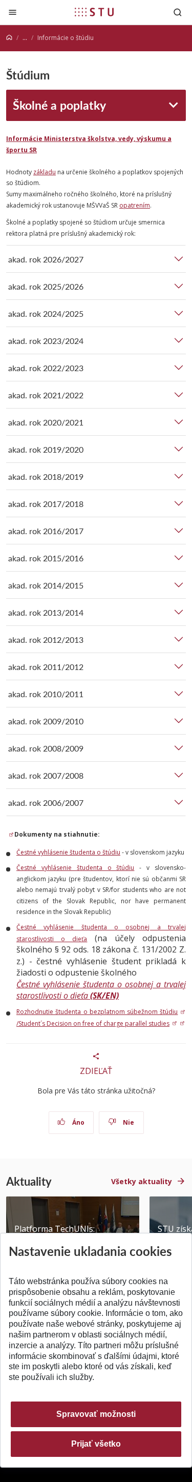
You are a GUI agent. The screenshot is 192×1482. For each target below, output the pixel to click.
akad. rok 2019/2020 (45, 449)
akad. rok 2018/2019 (45, 476)
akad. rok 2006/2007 (45, 802)
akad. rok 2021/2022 (45, 395)
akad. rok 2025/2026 (45, 286)
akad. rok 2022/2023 (45, 368)
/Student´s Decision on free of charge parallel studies (92, 1023)
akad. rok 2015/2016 (45, 558)
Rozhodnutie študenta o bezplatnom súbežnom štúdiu (97, 1011)
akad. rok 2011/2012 (45, 667)
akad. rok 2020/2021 (45, 422)
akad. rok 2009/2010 (45, 721)
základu (44, 172)
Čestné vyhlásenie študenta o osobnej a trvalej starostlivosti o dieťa (101, 990)
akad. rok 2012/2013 (45, 639)
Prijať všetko (96, 1443)
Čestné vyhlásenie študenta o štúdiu (68, 852)
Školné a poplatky (59, 104)
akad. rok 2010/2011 (45, 694)
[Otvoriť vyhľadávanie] (177, 12)
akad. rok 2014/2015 (45, 585)
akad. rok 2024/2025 (45, 313)
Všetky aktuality (141, 1181)
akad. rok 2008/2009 (45, 748)
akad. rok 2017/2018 (45, 504)
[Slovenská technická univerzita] (94, 12)
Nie (127, 1122)
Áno (77, 1122)
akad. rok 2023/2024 (45, 341)
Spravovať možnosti (96, 1414)
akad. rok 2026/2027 (45, 259)
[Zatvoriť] (12, 12)
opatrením (134, 205)
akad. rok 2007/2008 (45, 775)
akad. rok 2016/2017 (45, 531)
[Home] (9, 37)
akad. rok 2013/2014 (45, 612)
